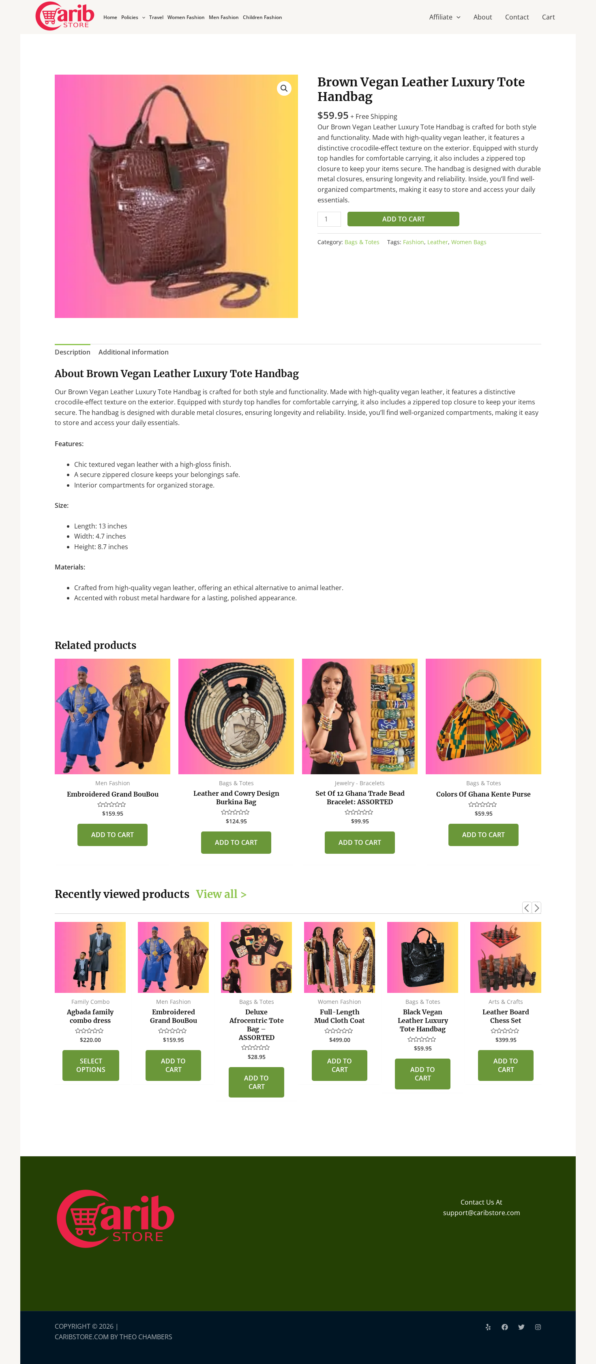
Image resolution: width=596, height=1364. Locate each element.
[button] (284, 88)
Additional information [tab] (134, 352)
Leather (437, 242)
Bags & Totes (362, 242)
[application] (141, 17)
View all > (221, 894)
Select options (90, 1065)
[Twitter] (521, 1327)
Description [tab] (72, 352)
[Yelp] (488, 1327)
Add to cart (403, 219)
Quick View (112, 766)
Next (536, 908)
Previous (527, 908)
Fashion (413, 242)
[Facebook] (505, 1327)
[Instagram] (538, 1327)
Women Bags (469, 242)
